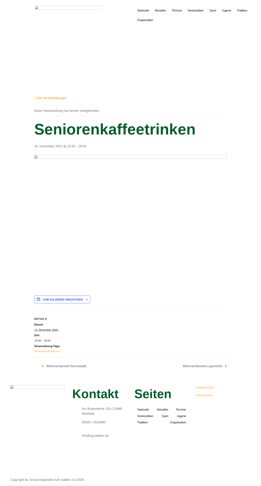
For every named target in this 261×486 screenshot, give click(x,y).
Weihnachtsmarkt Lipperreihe (203, 366)
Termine (177, 10)
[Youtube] (37, 463)
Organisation (145, 20)
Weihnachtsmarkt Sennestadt (65, 366)
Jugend (226, 10)
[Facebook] (37, 453)
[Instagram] (37, 458)
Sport (212, 10)
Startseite (143, 10)
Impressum (204, 395)
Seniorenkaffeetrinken (47, 351)
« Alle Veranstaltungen (50, 98)
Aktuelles (160, 10)
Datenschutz (205, 387)
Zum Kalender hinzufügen (63, 299)
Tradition (242, 10)
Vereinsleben (196, 10)
